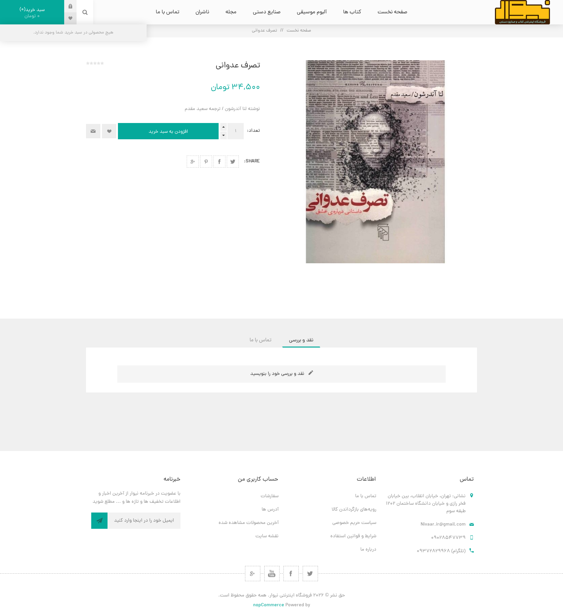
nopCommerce (268, 605)
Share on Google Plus (193, 162)
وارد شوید (65, 6)
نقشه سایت (267, 536)
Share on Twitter (233, 162)
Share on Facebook (219, 162)
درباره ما (368, 550)
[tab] (301, 340)
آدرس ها (270, 509)
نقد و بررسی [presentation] (301, 340)
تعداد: (253, 131)
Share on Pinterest (206, 162)
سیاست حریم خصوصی (354, 523)
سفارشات (270, 496)
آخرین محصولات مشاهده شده (249, 523)
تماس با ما (365, 496)
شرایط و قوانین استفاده (353, 536)
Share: (252, 161)
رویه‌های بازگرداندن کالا (354, 509)
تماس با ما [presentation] (260, 340)
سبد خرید (33, 13)
